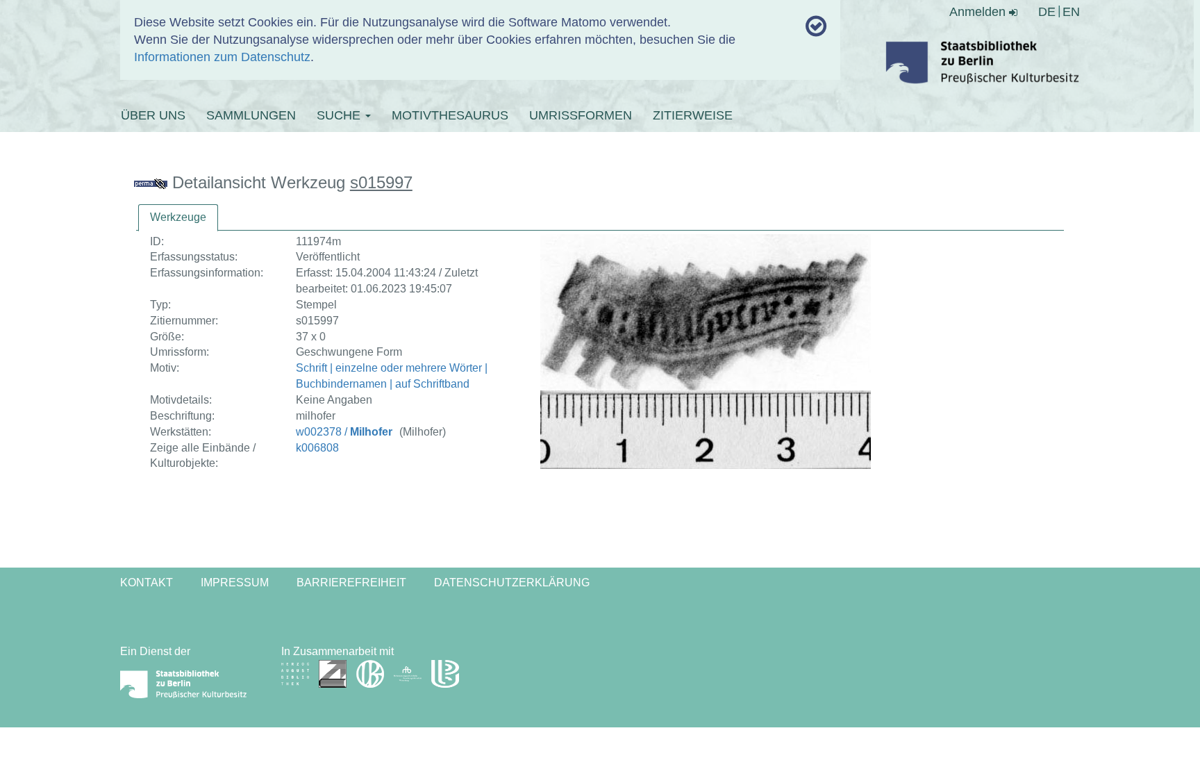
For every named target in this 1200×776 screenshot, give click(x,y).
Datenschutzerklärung (512, 582)
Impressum (235, 582)
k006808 (317, 448)
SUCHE (340, 115)
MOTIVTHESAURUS (450, 115)
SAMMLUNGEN (251, 115)
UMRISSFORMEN (580, 115)
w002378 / (344, 432)
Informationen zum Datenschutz (222, 57)
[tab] (178, 217)
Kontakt (146, 582)
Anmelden (979, 12)
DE (1047, 12)
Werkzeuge (178, 217)
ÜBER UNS (153, 115)
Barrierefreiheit (351, 582)
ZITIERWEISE (693, 115)
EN (1071, 12)
